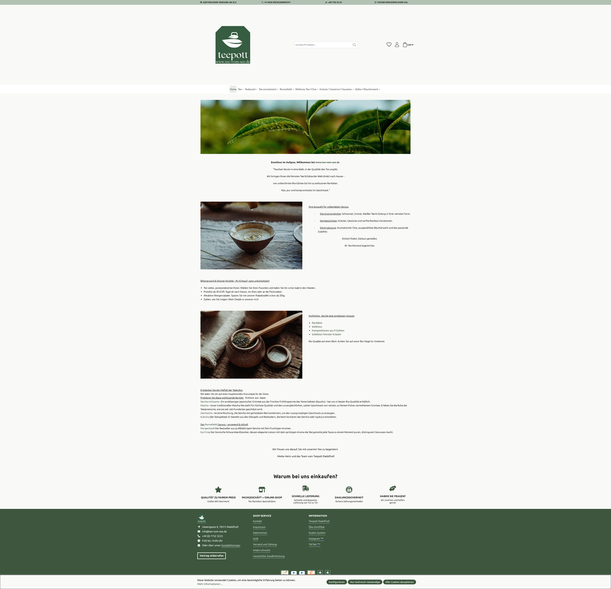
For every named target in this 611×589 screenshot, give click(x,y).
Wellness (317, 326)
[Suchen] (354, 45)
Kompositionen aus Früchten (328, 330)
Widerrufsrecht (261, 550)
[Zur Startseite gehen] (233, 45)
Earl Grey (205, 432)
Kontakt (257, 521)
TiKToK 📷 (314, 544)
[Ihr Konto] (397, 44)
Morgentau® (207, 428)
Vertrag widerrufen (211, 555)
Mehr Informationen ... (210, 583)
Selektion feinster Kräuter (326, 334)
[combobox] (322, 45)
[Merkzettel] (389, 44)
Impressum (259, 527)
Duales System (317, 532)
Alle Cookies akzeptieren (400, 582)
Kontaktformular (230, 545)
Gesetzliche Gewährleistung (269, 556)
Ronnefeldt (211, 424)
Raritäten (317, 322)
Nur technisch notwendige (365, 582)
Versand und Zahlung (265, 544)
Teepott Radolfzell (319, 521)
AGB (255, 538)
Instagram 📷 (316, 538)
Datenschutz (260, 532)
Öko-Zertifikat (317, 527)
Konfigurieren (337, 582)
